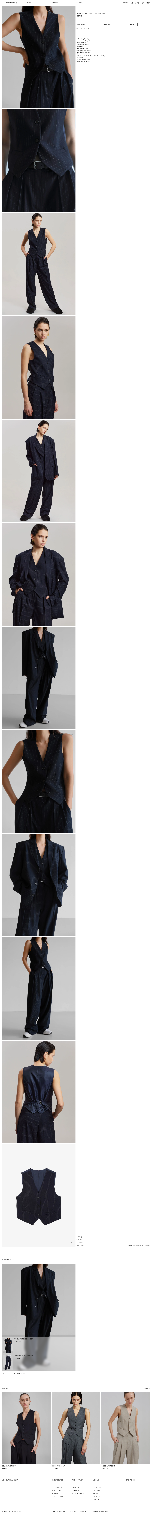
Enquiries (80, 1245)
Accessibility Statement (100, 1512)
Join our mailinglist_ (10, 1480)
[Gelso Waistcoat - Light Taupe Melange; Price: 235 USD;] (125, 1430)
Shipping (80, 1242)
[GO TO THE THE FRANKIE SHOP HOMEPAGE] (10, 3)
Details (79, 1237)
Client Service (57, 1480)
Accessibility (57, 1487)
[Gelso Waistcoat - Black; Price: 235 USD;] (26, 1430)
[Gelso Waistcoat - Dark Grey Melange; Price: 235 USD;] (76, 1430)
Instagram (97, 1487)
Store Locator (78, 1493)
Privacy (72, 1512)
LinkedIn (96, 1499)
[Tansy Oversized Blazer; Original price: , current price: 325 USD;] (8, 1345)
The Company (77, 1480)
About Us (76, 1487)
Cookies (83, 1512)
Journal (75, 1490)
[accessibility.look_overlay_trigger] (38, 1319)
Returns (55, 1493)
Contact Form (57, 1496)
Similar (5, 1388)
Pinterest (97, 1496)
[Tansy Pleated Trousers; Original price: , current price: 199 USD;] (8, 1362)
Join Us (96, 1480)
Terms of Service (58, 1512)
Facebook (97, 1490)
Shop (29, 3)
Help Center (56, 1490)
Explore (55, 3)
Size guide (80, 28)
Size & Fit (80, 1240)
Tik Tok (95, 1493)
